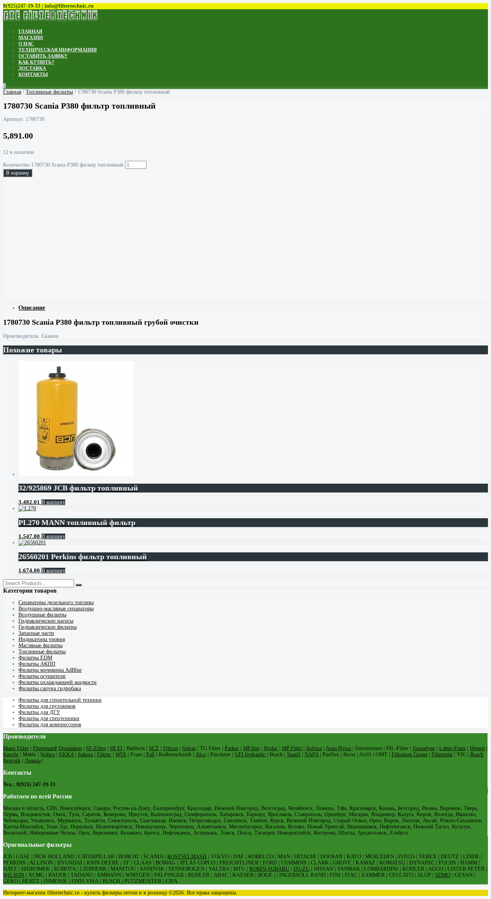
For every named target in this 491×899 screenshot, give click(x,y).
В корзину (17, 173)
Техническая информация (57, 50)
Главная (30, 31)
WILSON (13, 875)
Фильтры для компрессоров (49, 724)
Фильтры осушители (42, 676)
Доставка (32, 68)
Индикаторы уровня (41, 639)
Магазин (30, 37)
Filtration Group (409, 754)
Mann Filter (16, 748)
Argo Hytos (338, 748)
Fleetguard (44, 748)
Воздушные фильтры (42, 615)
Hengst (477, 748)
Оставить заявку (43, 56)
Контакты (33, 74)
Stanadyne (424, 748)
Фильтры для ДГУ (39, 712)
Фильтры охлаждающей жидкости (57, 682)
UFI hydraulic (250, 754)
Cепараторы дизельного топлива (56, 602)
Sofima (314, 748)
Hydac (271, 748)
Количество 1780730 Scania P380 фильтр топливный (63, 165)
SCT (154, 748)
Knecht (10, 754)
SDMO (442, 875)
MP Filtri (292, 748)
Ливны (33, 760)
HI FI (116, 748)
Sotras (189, 748)
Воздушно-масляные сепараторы (56, 608)
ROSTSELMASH (186, 856)
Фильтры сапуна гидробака (49, 688)
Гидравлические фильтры (47, 627)
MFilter (251, 748)
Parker (232, 748)
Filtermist (442, 754)
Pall (150, 754)
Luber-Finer (452, 748)
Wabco (47, 754)
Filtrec (104, 754)
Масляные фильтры (40, 645)
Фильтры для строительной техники (60, 700)
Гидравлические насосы (45, 621)
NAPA (311, 754)
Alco (201, 754)
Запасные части (36, 633)
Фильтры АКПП (36, 664)
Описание (31, 307)
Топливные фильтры (49, 92)
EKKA (66, 754)
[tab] (253, 307)
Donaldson (70, 748)
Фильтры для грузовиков (47, 706)
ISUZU (301, 869)
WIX (120, 754)
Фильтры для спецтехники (48, 718)
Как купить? (36, 62)
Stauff (293, 754)
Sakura (85, 754)
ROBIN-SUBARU (269, 869)
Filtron (170, 748)
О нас (26, 43)
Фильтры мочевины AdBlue (50, 670)
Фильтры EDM (35, 658)
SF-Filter (96, 748)
